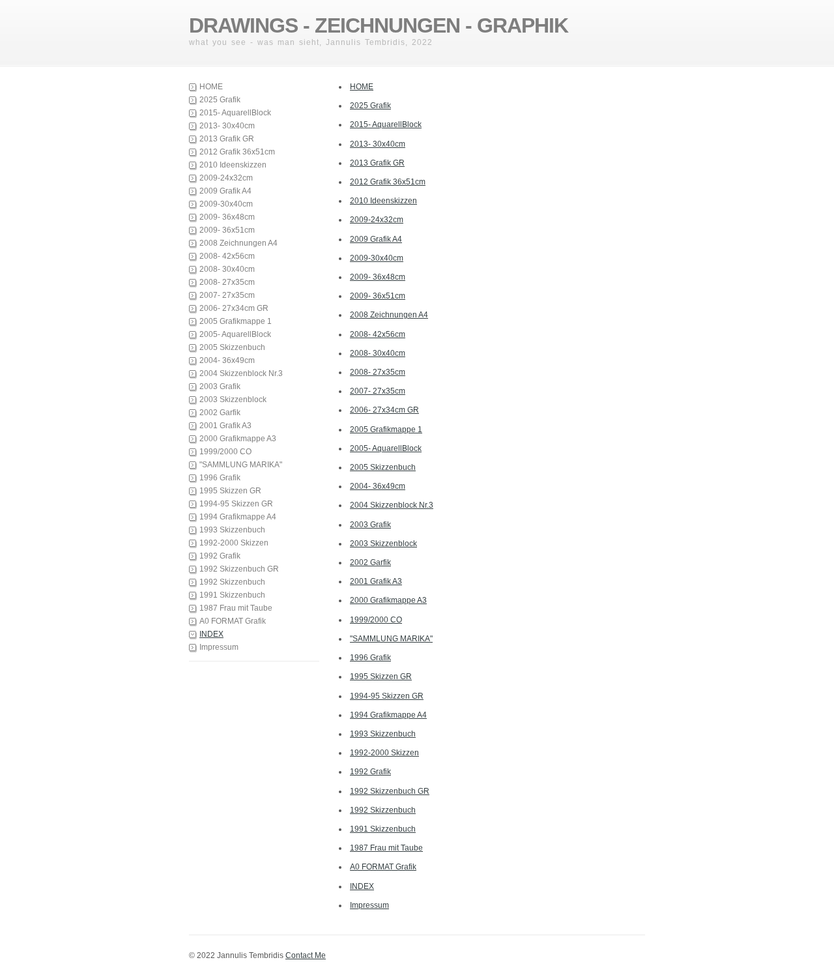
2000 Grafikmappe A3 (237, 438)
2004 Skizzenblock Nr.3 (241, 373)
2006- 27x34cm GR (233, 308)
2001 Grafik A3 (225, 425)
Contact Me (305, 955)
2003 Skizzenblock (232, 399)
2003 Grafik (219, 386)
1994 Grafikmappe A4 (237, 516)
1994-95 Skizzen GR (236, 503)
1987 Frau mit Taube (235, 608)
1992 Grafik (219, 555)
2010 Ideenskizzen (232, 164)
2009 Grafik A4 (225, 191)
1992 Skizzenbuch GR (239, 569)
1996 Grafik (219, 477)
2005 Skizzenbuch (232, 347)
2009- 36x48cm (227, 217)
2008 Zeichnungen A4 (238, 243)
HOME (211, 86)
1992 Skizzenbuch (232, 582)
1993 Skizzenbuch (232, 529)
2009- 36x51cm (227, 230)
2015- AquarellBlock (235, 112)
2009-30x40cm (226, 204)
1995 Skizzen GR (230, 490)
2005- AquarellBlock (235, 334)
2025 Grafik (219, 99)
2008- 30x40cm (227, 269)
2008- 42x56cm (227, 256)
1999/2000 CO (225, 451)
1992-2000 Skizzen (233, 542)
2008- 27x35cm (227, 282)
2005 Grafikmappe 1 (235, 321)
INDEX (211, 634)
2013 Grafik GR (226, 138)
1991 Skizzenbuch (232, 595)
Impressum (218, 647)
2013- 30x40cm (227, 125)
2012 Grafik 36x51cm (237, 151)
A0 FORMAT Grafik (232, 621)
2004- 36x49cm (227, 360)
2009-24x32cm (226, 177)
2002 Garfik (219, 412)
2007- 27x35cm (227, 295)
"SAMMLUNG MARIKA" (240, 464)
